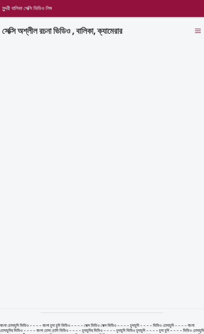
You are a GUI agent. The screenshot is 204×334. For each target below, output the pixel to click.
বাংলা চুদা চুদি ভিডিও (56, 326)
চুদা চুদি (164, 331)
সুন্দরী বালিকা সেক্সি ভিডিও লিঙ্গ (27, 8)
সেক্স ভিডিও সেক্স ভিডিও (100, 326)
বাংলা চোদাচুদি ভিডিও (15, 326)
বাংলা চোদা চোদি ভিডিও (52, 331)
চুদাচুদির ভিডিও (93, 331)
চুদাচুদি (134, 326)
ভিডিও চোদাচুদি (164, 326)
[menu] (198, 31)
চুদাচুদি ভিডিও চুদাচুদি (130, 331)
